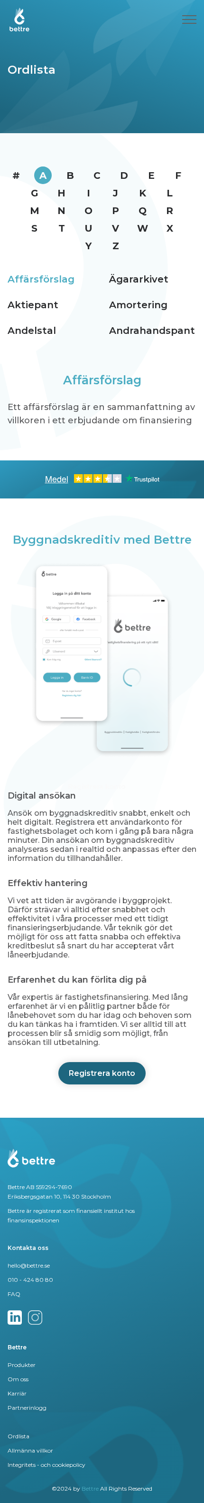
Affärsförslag (41, 279)
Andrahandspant (152, 330)
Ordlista (18, 1436)
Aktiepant (33, 305)
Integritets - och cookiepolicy (46, 1464)
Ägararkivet (138, 279)
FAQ (14, 1294)
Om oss (18, 1379)
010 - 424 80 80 (30, 1279)
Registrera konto (102, 1073)
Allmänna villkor (30, 1450)
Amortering (138, 305)
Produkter (22, 1364)
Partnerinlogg (27, 1407)
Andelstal (32, 330)
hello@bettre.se (29, 1265)
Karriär (17, 1393)
